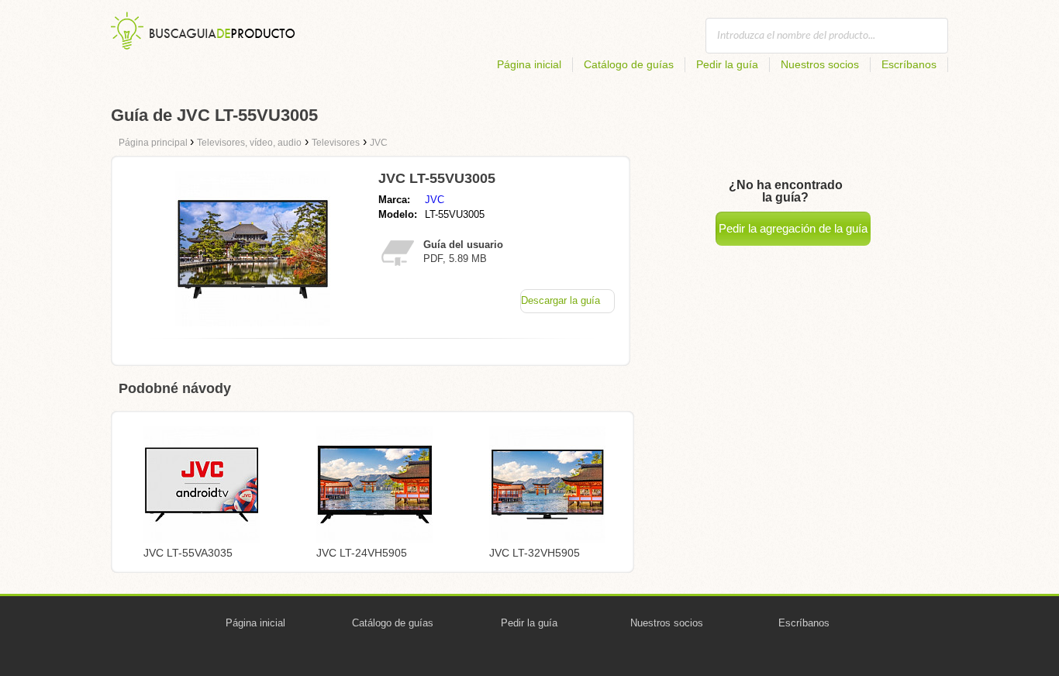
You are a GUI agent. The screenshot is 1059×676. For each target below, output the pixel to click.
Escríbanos (909, 64)
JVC (434, 199)
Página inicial (529, 64)
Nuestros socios (820, 64)
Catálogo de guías (629, 64)
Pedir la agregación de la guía (793, 228)
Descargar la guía (560, 300)
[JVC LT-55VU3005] (252, 322)
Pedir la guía (727, 64)
